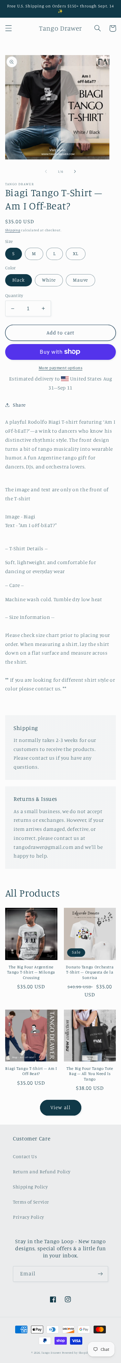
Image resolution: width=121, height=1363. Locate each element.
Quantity (14, 295)
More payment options (61, 367)
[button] (8, 28)
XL (75, 253)
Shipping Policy (30, 1186)
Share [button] (19, 405)
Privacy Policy (28, 1217)
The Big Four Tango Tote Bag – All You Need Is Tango (89, 1073)
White (49, 280)
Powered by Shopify (76, 1352)
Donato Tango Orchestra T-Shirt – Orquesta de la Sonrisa (90, 972)
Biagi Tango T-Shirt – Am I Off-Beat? (31, 1071)
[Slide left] (46, 171)
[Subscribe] (100, 1274)
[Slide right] (75, 171)
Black (18, 280)
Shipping (12, 230)
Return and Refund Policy (42, 1171)
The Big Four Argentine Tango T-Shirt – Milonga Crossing (31, 972)
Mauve (80, 280)
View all (60, 1107)
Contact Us (25, 1156)
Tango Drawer (51, 1352)
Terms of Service (31, 1202)
